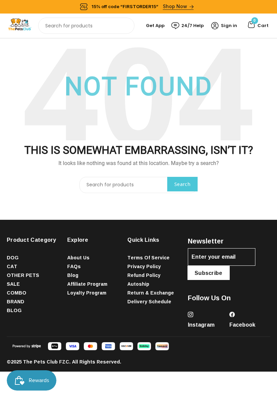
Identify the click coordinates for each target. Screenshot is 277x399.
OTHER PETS (23, 275)
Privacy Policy (144, 266)
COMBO (16, 292)
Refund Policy (143, 275)
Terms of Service (148, 257)
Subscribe (209, 273)
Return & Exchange (150, 292)
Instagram (201, 325)
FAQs (74, 266)
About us (78, 257)
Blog (72, 275)
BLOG (14, 310)
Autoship (138, 283)
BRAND (15, 301)
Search (182, 184)
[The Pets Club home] (19, 25)
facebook (242, 325)
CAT (12, 266)
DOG (13, 257)
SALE (13, 283)
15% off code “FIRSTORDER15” (139, 6)
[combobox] (86, 26)
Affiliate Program (87, 283)
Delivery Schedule (149, 301)
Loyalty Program (86, 292)
